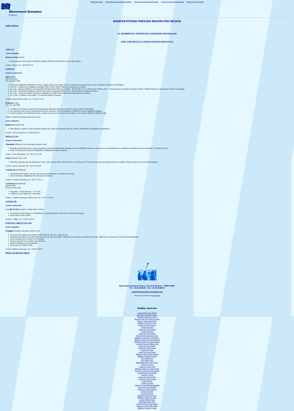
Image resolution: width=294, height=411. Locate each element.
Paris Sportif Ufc (147, 358)
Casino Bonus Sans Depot (147, 313)
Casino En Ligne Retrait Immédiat (146, 2)
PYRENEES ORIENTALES (162, 42)
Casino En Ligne (147, 327)
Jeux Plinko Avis (147, 361)
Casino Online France (147, 400)
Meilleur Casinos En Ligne (147, 317)
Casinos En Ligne (147, 350)
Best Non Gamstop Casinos (147, 315)
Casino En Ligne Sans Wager (147, 404)
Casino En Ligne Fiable (195, 2)
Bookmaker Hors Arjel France (147, 363)
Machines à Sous (96, 2)
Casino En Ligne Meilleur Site (147, 344)
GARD (129, 42)
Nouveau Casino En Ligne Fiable (147, 371)
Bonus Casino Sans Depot (147, 321)
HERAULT (137, 42)
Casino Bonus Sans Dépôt (147, 373)
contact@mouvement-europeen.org (147, 292)
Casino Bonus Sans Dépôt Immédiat (118, 2)
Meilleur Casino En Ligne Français (147, 340)
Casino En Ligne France (147, 325)
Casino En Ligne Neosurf (147, 387)
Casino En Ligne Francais (147, 389)
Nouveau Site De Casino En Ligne (147, 319)
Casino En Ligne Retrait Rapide (172, 2)
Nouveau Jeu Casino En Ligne (147, 336)
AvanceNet (156, 296)
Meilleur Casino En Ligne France (147, 338)
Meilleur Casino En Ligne (147, 323)
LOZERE (146, 42)
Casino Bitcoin (147, 381)
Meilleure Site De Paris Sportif (147, 354)
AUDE (123, 42)
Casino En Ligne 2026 (147, 367)
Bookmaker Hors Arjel (147, 402)
